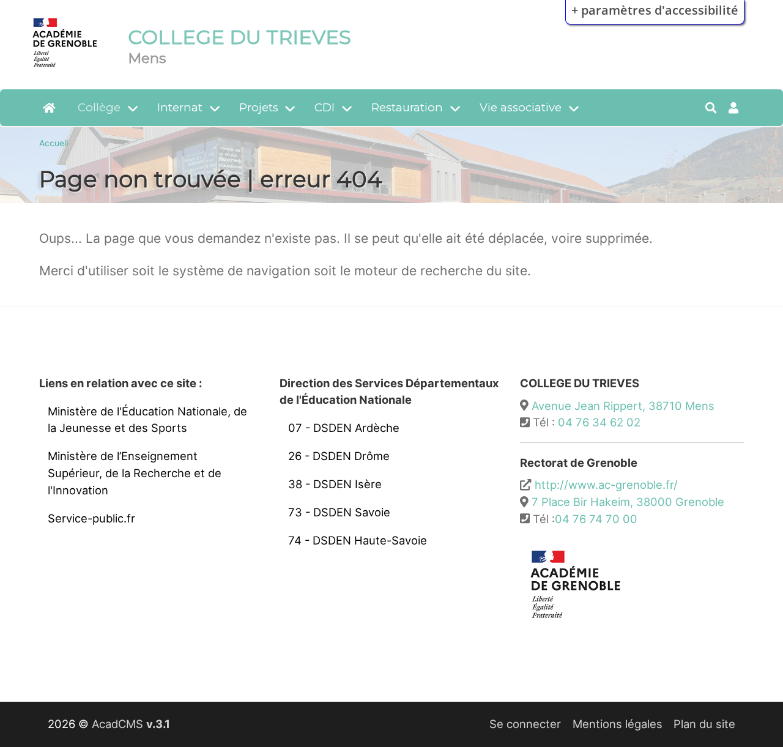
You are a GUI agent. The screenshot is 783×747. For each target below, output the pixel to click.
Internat (179, 107)
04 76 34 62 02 (599, 422)
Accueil (53, 143)
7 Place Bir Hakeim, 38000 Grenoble (628, 501)
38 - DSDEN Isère (335, 484)
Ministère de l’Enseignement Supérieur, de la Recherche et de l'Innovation (134, 472)
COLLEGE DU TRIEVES (239, 37)
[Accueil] (65, 69)
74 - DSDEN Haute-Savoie (357, 540)
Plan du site (704, 723)
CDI (324, 107)
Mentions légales (617, 723)
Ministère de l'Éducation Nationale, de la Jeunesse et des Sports (147, 419)
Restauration (407, 107)
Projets (258, 107)
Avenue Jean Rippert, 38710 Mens (623, 405)
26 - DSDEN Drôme (339, 456)
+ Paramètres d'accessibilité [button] (654, 9)
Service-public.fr (91, 518)
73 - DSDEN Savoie (339, 512)
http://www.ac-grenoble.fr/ (606, 484)
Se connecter (525, 723)
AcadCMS (131, 723)
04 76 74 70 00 (596, 519)
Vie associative (521, 107)
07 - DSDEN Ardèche (343, 427)
